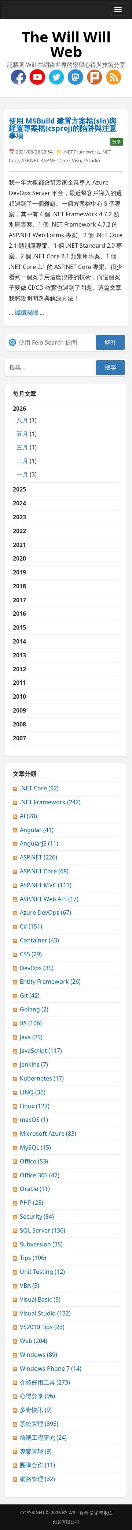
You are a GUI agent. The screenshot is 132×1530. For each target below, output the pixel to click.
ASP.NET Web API (49, 899)
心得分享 (37, 1396)
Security (37, 1216)
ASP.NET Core (55, 160)
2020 (19, 558)
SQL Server (42, 1230)
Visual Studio (86, 160)
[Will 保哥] (38, 76)
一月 (22, 474)
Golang (34, 1009)
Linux (35, 1106)
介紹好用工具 (45, 1382)
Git (30, 995)
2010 (19, 696)
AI (28, 816)
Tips (33, 1258)
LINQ (32, 1092)
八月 (22, 420)
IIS (31, 1023)
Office (34, 1161)
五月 (22, 434)
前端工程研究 (43, 1438)
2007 (19, 738)
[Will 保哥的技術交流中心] (19, 76)
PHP (31, 1203)
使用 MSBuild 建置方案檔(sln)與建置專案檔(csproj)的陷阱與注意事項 (63, 128)
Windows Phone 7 (50, 1368)
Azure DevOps (45, 912)
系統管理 (39, 1424)
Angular (37, 830)
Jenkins (34, 1064)
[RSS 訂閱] (113, 76)
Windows (38, 1355)
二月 (22, 461)
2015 (19, 627)
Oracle (35, 1189)
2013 (19, 655)
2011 (19, 683)
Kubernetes (42, 1078)
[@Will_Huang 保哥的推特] (57, 76)
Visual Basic (40, 1299)
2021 (19, 545)
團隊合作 (37, 1465)
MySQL (35, 1147)
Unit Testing (42, 1272)
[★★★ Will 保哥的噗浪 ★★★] (95, 76)
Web (33, 1341)
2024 (19, 503)
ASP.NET (29, 160)
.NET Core (39, 788)
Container (39, 940)
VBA (29, 1286)
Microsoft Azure (48, 1134)
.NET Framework (81, 151)
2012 (19, 669)
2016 (19, 614)
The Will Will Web (66, 44)
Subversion (41, 1244)
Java (31, 1037)
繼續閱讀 (26, 312)
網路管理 (37, 1479)
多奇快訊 (36, 1410)
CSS (31, 954)
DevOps (37, 968)
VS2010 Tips (42, 1327)
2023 (19, 517)
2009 (19, 710)
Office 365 (39, 1175)
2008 (19, 724)
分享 (116, 141)
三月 (22, 447)
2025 (19, 489)
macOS (34, 1120)
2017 (19, 600)
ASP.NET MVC (46, 885)
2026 (25, 441)
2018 (19, 586)
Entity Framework (50, 981)
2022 (19, 531)
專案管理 (36, 1451)
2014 (19, 641)
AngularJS (39, 843)
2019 (19, 572)
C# (31, 926)
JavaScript (41, 1051)
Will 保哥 (78, 1513)
